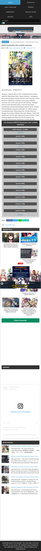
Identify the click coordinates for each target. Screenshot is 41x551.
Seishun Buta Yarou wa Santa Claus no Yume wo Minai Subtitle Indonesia (10, 245)
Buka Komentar (20, 320)
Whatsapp (25, 220)
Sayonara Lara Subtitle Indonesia (29, 244)
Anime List (30, 2)
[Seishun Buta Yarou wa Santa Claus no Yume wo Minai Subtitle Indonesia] (10, 237)
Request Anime (30, 12)
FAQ (30, 17)
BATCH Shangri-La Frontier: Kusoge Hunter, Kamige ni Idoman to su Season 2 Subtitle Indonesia (29, 312)
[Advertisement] (20, 343)
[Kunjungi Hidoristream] (20, 277)
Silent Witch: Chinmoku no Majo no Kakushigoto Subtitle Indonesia (11, 310)
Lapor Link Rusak (10, 7)
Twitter (15, 220)
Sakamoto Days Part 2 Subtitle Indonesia (29, 293)
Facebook (9, 220)
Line (20, 220)
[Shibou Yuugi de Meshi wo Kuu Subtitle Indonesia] (29, 253)
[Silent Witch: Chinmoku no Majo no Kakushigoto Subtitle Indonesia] (10, 302)
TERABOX (20, 132)
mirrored (20, 139)
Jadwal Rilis (10, 12)
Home (10, 2)
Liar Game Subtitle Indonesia (17, 42)
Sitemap (10, 17)
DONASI (31, 7)
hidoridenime (7, 543)
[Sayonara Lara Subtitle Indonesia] (29, 237)
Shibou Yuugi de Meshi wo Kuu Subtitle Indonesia (29, 261)
